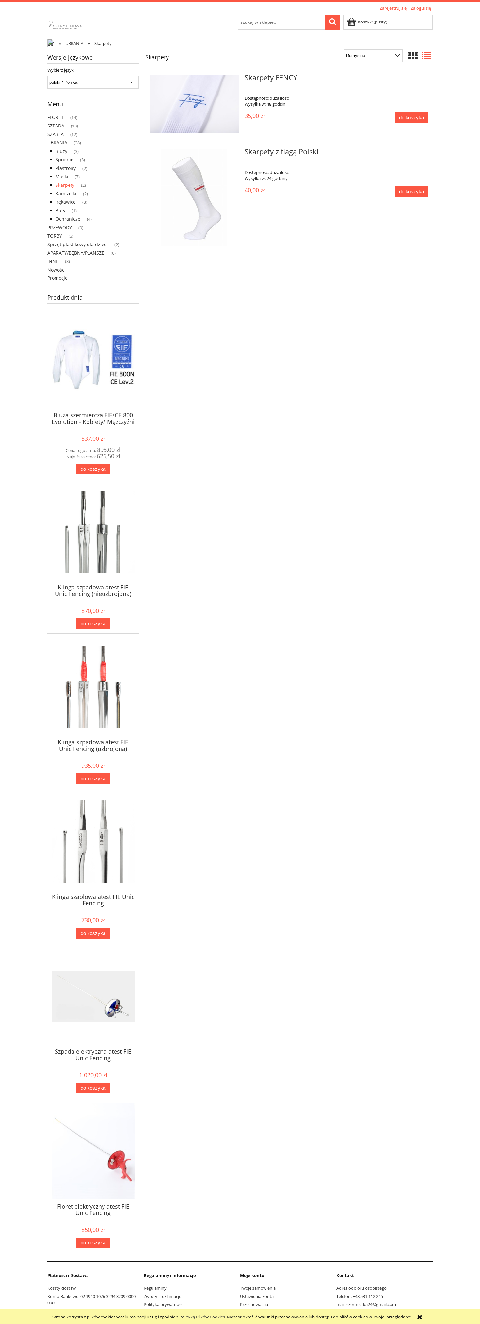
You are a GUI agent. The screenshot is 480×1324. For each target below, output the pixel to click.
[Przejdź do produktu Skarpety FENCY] (194, 104)
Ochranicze (68, 219)
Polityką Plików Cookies (202, 1317)
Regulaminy (155, 1288)
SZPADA (55, 126)
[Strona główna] (69, 24)
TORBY (54, 236)
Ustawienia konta (257, 1296)
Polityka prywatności (164, 1304)
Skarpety (65, 185)
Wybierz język (60, 70)
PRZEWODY (59, 227)
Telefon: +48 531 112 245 (359, 1296)
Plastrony (66, 168)
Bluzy (61, 151)
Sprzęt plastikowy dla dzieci (77, 244)
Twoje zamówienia (258, 1288)
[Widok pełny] (426, 55)
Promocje (57, 278)
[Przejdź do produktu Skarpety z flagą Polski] (194, 197)
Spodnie (64, 159)
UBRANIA (57, 143)
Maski (62, 176)
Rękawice (66, 202)
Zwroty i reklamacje (162, 1296)
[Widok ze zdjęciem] (413, 55)
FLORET (55, 117)
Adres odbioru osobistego (361, 1288)
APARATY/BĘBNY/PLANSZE (75, 253)
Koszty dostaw (61, 1288)
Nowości (56, 270)
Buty (60, 210)
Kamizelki (66, 193)
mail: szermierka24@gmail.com (366, 1304)
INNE (52, 261)
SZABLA (55, 134)
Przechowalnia (254, 1304)
